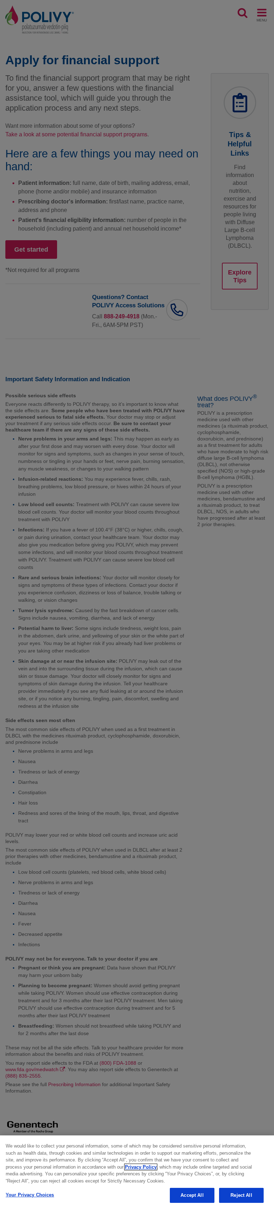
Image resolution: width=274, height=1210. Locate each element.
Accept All (192, 1195)
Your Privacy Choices (30, 1195)
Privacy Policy (141, 1167)
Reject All (241, 1195)
